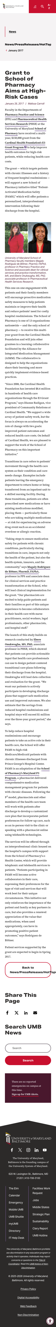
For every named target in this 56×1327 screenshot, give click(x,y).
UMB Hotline (40, 1235)
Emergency (16, 1202)
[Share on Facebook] (7, 1014)
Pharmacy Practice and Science (24, 114)
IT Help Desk (16, 1238)
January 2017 (15, 50)
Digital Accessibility (28, 1297)
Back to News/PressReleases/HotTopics (30, 970)
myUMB (13, 1223)
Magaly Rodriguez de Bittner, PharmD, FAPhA (27, 569)
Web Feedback (28, 1306)
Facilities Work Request (41, 1191)
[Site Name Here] (13, 6)
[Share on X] (17, 1014)
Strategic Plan (41, 1214)
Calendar (14, 1195)
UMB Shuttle (16, 1216)
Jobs (36, 1200)
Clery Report (40, 1228)
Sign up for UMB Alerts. (25, 1094)
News (12, 31)
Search (28, 1060)
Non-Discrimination (28, 1314)
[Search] (41, 6)
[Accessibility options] (50, 1321)
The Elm (14, 1188)
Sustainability (41, 1221)
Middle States (41, 1207)
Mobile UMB (16, 1209)
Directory (14, 1231)
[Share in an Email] (35, 1014)
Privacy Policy (28, 1289)
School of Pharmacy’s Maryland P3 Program (27, 773)
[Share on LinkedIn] (26, 1014)
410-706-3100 (32, 1178)
